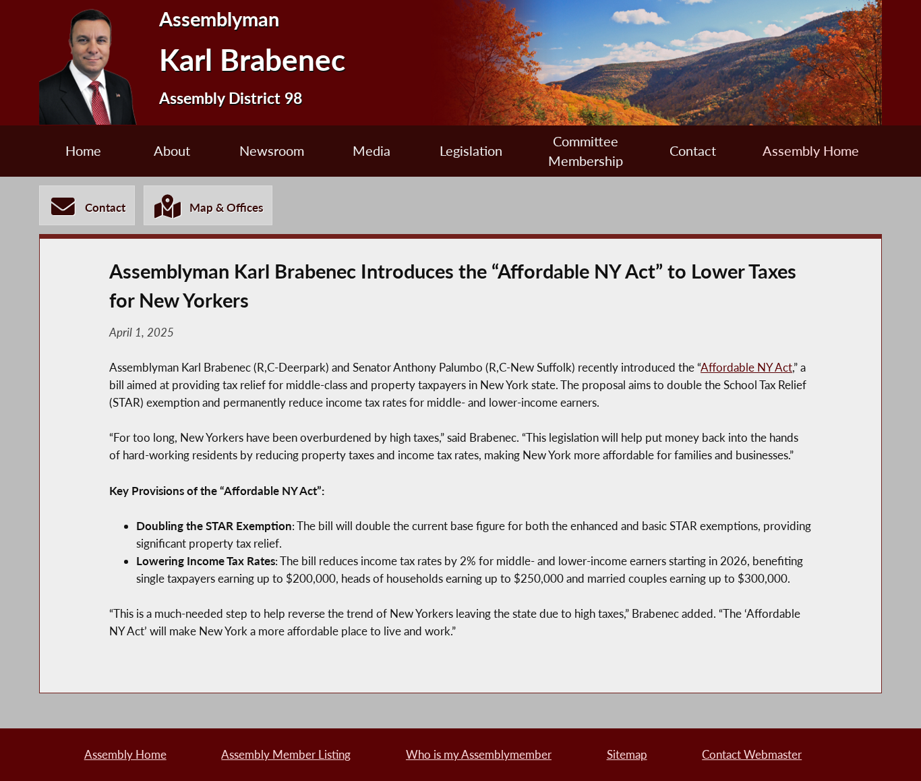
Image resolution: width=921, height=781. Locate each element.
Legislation (471, 150)
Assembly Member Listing (286, 754)
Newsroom (271, 150)
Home (83, 150)
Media (371, 150)
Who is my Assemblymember (479, 754)
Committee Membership (585, 151)
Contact (693, 150)
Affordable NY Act (746, 367)
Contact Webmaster (752, 754)
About (172, 150)
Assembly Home (811, 150)
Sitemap (627, 754)
